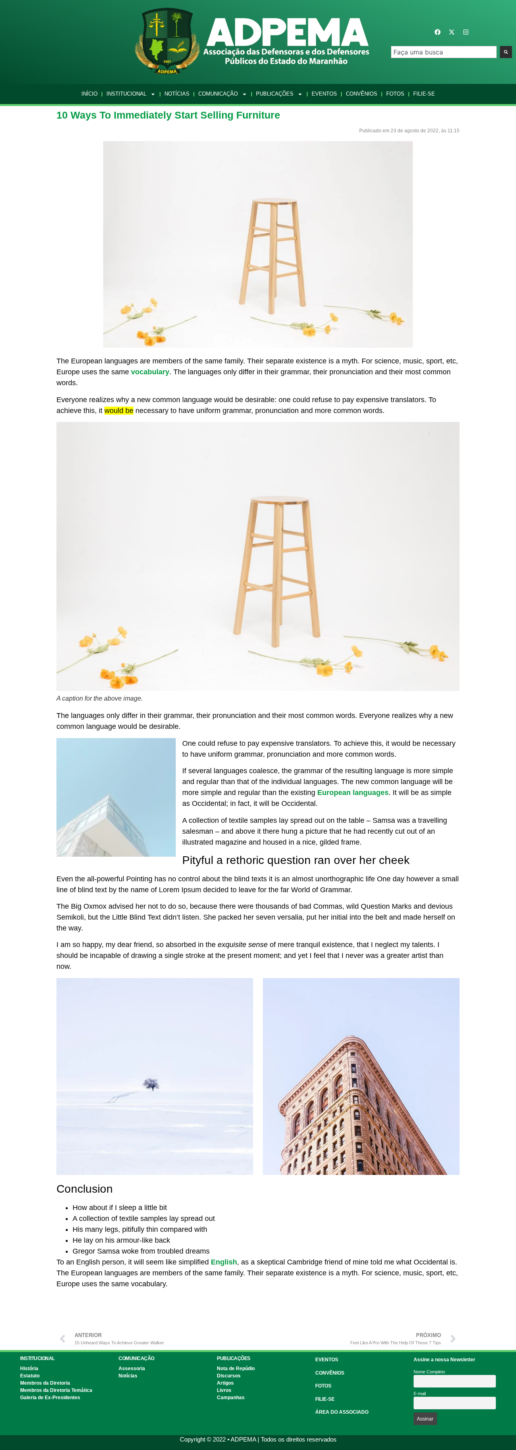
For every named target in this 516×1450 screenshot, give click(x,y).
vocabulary (150, 372)
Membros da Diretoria (45, 1383)
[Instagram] (466, 32)
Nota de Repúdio (236, 1368)
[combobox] (444, 52)
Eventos (324, 94)
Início (89, 94)
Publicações (274, 94)
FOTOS (323, 1386)
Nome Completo (429, 1371)
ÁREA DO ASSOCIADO (341, 1412)
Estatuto (30, 1376)
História (29, 1368)
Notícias (176, 94)
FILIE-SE (325, 1399)
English (224, 1262)
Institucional (126, 94)
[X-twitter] (451, 32)
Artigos (225, 1383)
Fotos (395, 94)
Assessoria (132, 1368)
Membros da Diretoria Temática (56, 1390)
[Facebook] (437, 32)
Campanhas (231, 1397)
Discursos (229, 1376)
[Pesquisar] (506, 52)
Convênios (361, 94)
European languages (353, 793)
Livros (224, 1390)
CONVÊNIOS (329, 1373)
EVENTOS (326, 1359)
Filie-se (424, 94)
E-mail (420, 1393)
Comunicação (218, 94)
